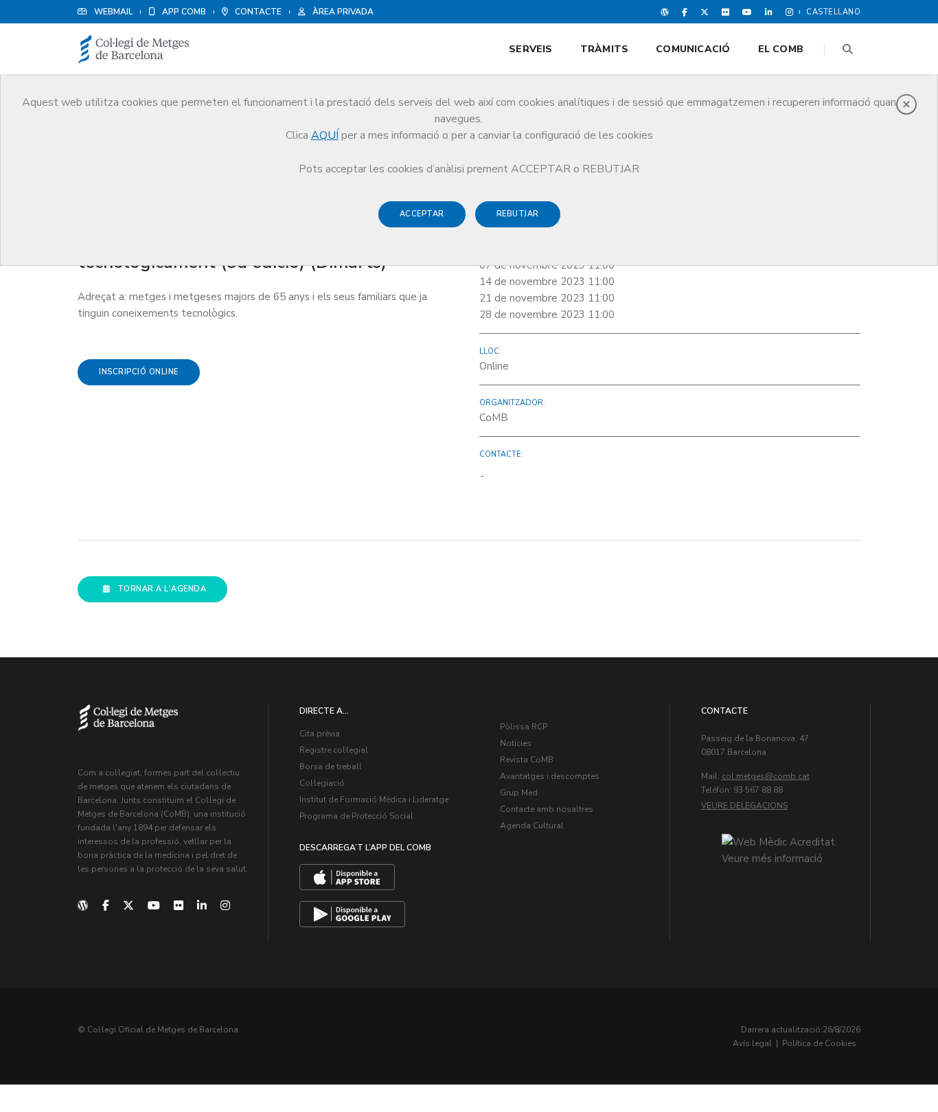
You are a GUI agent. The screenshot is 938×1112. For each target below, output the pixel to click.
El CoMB (780, 49)
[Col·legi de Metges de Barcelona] (134, 49)
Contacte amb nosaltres (546, 809)
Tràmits (604, 49)
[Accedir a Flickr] (725, 11)
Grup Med (519, 792)
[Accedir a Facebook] (684, 11)
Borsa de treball (330, 766)
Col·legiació (322, 783)
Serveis (530, 49)
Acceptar (422, 214)
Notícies (515, 743)
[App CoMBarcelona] (347, 877)
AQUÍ (325, 135)
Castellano (833, 12)
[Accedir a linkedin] (768, 11)
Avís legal (752, 1043)
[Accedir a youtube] (747, 11)
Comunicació (693, 49)
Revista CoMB (526, 759)
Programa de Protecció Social (356, 815)
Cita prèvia (319, 733)
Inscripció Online (139, 372)
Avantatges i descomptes (549, 776)
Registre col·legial (333, 750)
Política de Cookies (819, 1043)
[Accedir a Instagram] (786, 11)
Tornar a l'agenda (162, 589)
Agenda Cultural (532, 825)
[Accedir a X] (704, 11)
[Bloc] (664, 11)
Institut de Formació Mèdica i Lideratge (373, 799)
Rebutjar (517, 214)
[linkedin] (202, 906)
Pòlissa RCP (523, 726)
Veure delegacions (744, 805)
